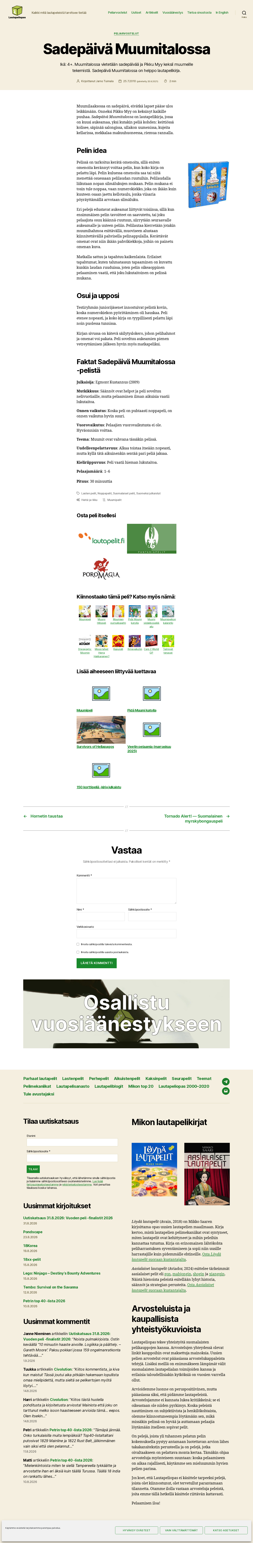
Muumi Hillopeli (101, 621)
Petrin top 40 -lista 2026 (44, 1301)
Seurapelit (181, 1078)
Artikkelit (152, 12)
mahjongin (181, 1274)
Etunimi (31, 1135)
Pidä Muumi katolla (135, 621)
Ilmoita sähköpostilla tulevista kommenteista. (106, 944)
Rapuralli (118, 649)
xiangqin (217, 1274)
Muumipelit (114, 500)
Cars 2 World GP (151, 650)
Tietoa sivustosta (199, 12)
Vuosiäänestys (172, 12)
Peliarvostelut (117, 12)
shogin (198, 1274)
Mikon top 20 (140, 1086)
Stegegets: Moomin (85, 650)
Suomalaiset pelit (124, 493)
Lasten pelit (88, 493)
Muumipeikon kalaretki (168, 621)
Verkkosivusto (85, 926)
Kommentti (84, 875)
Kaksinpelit (156, 1078)
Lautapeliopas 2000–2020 (184, 1086)
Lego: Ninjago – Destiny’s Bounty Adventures (61, 1273)
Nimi (80, 909)
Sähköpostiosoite (140, 909)
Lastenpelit (73, 1078)
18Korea (30, 1246)
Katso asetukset (226, 1530)
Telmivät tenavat (168, 650)
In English (222, 12)
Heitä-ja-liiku (89, 500)
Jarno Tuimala (105, 81)
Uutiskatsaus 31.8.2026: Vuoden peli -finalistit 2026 (68, 1218)
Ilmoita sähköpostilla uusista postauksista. (105, 952)
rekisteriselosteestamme (77, 1184)
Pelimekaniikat (37, 1086)
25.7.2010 (140, 81)
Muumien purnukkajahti (118, 621)
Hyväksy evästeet (136, 1530)
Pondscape (33, 1232)
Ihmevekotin (135, 649)
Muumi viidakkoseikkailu (151, 623)
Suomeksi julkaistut (148, 493)
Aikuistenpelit (127, 1078)
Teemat (204, 1078)
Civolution (63, 1369)
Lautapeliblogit (108, 1086)
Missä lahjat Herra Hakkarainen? (101, 652)
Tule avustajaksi (38, 1094)
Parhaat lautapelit (40, 1078)
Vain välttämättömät (181, 1530)
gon (167, 1274)
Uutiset (136, 12)
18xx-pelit (32, 1259)
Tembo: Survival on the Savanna (50, 1287)
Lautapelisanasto (72, 1086)
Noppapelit (105, 493)
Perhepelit (99, 1078)
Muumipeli (85, 619)
